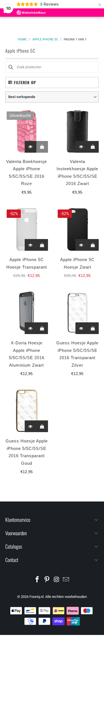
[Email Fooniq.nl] (66, 580)
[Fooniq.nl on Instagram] (56, 580)
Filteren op (25, 82)
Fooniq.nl (36, 597)
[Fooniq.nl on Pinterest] (47, 580)
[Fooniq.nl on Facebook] (37, 580)
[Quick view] (30, 147)
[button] (52, 97)
